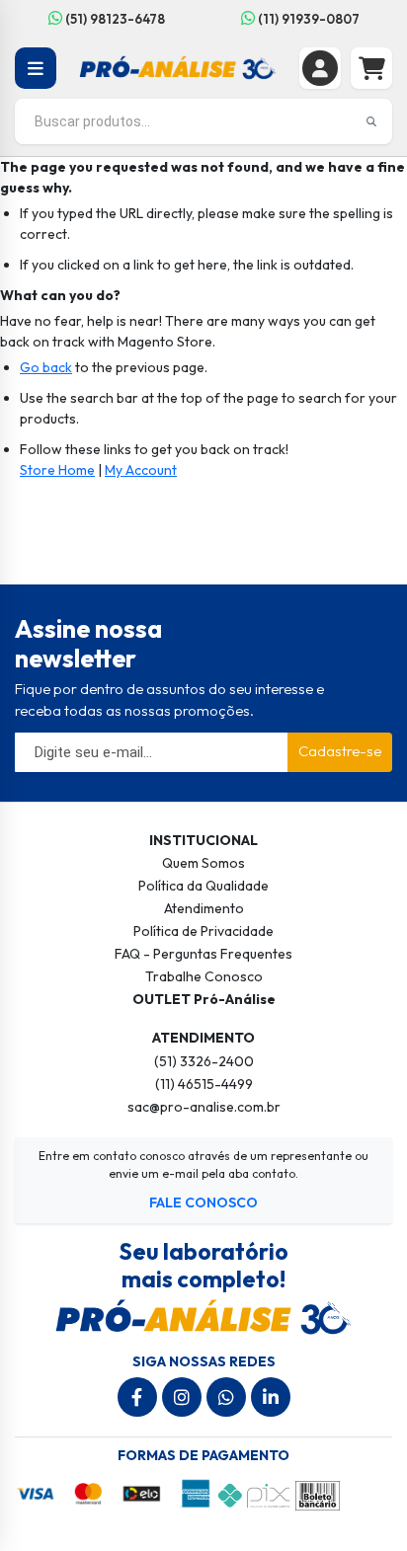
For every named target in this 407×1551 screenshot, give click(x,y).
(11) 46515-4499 (204, 1084)
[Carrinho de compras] (371, 68)
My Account (141, 470)
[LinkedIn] (270, 1397)
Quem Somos (203, 863)
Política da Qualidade (203, 885)
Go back (46, 367)
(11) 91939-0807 (307, 19)
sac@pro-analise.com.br (204, 1107)
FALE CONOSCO (203, 1202)
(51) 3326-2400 (204, 1061)
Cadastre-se (339, 750)
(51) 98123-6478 (113, 19)
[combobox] (203, 121)
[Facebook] (137, 1397)
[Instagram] (182, 1397)
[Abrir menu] (35, 68)
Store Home (57, 470)
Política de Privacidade (203, 931)
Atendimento (204, 908)
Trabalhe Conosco (204, 976)
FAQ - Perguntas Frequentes (203, 954)
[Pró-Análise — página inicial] (178, 66)
